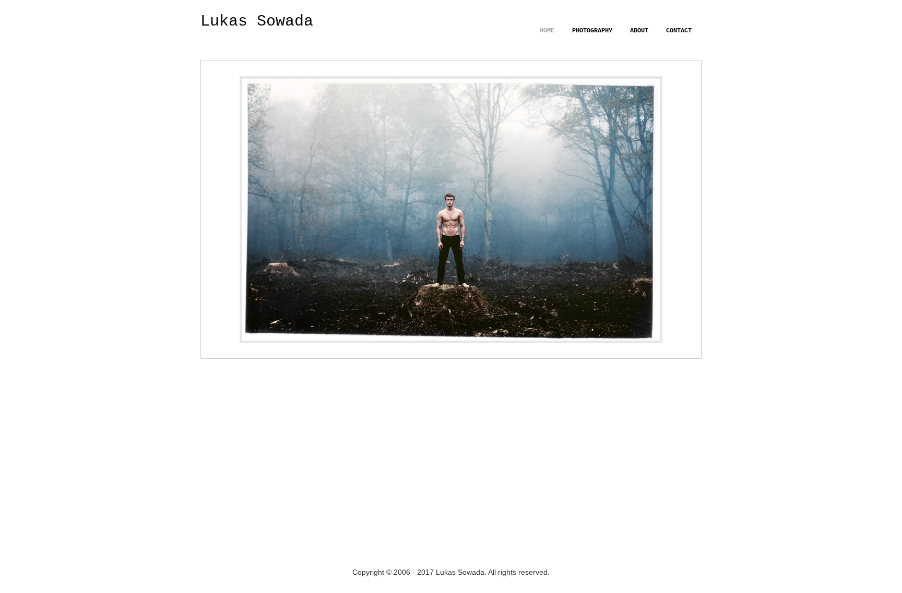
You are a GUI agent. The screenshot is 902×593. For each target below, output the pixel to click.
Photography (592, 30)
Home (547, 30)
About (639, 30)
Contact (679, 30)
